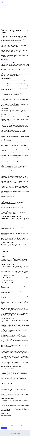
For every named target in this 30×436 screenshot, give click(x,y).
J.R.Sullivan (3, 34)
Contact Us (7, 431)
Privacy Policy (12, 431)
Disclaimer (27, 431)
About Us (2, 431)
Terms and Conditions (20, 431)
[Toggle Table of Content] (7, 59)
